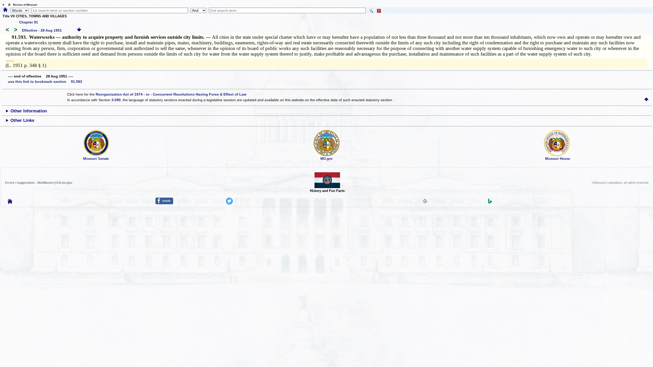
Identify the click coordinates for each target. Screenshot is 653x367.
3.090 (116, 100)
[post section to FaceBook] (164, 203)
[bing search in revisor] (490, 202)
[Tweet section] (229, 203)
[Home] (5, 9)
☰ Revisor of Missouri (21, 4)
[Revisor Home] (9, 202)
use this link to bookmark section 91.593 (45, 82)
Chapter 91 (28, 22)
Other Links (22, 120)
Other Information (28, 111)
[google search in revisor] (425, 202)
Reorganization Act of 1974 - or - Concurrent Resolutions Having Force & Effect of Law (171, 94)
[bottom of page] (79, 30)
